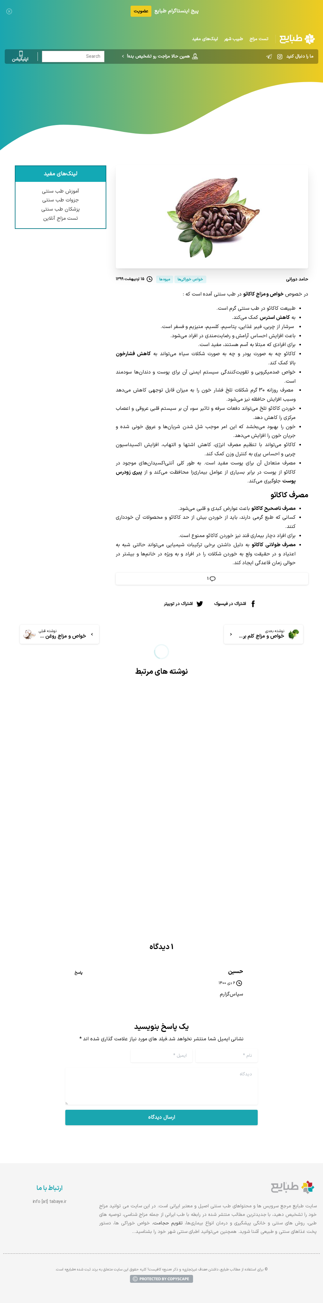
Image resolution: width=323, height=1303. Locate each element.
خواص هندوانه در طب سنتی (259, 819)
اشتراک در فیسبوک (230, 603)
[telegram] (269, 56)
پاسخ (78, 973)
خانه (209, 90)
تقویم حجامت (168, 1223)
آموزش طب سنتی (60, 191)
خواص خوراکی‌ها (180, 90)
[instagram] (279, 56)
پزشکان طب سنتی (60, 209)
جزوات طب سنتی (60, 200)
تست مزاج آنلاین (60, 218)
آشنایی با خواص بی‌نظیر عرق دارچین (95, 825)
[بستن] (9, 11)
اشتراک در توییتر (178, 603)
